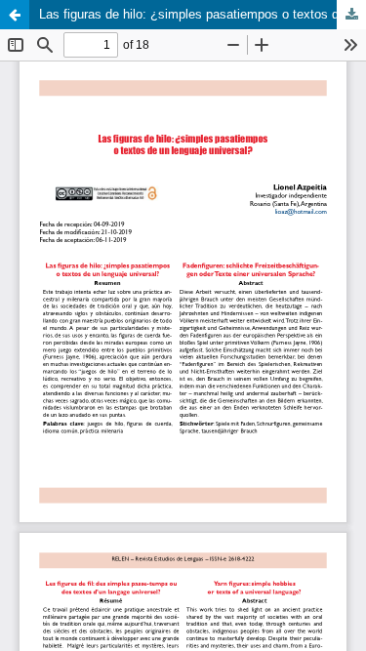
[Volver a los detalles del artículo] (14, 14)
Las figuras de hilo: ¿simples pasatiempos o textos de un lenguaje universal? (202, 14)
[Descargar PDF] (351, 14)
